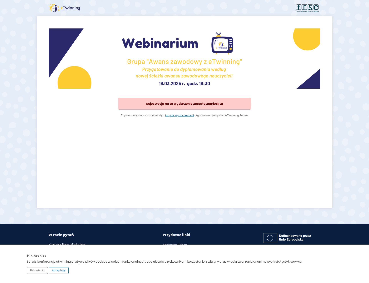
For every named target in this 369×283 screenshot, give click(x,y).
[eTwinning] (115, 8)
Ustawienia (37, 270)
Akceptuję (58, 270)
